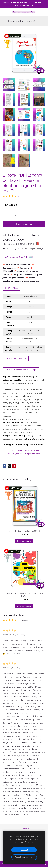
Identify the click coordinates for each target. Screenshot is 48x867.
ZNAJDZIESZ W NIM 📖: (19, 256)
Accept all (24, 850)
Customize (29, 842)
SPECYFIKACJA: (11, 288)
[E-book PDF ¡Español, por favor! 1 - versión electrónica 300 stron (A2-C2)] (9, 84)
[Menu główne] (4, 11)
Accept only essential (24, 857)
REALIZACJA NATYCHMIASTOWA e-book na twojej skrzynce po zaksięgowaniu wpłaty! (24, 452)
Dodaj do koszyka (24, 224)
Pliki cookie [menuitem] (24, 829)
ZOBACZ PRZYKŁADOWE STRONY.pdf (21, 370)
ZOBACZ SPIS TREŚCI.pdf (15, 359)
